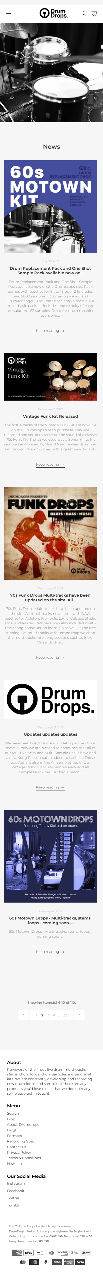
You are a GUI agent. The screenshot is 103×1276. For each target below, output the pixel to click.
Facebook (15, 1191)
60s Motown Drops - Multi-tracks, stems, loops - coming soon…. (50, 920)
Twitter (13, 1198)
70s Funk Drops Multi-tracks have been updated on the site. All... (50, 597)
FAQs (11, 1130)
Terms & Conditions (24, 1158)
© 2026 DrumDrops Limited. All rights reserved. (41, 1226)
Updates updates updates (50, 734)
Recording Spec (21, 1141)
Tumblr (13, 1205)
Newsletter (16, 1163)
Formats (14, 1136)
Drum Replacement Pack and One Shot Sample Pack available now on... (50, 271)
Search (13, 1113)
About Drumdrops (23, 1124)
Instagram (16, 1183)
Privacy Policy (19, 1152)
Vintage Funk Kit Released (50, 416)
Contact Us (16, 1147)
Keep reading (48, 330)
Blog (11, 1119)
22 (65, 1015)
